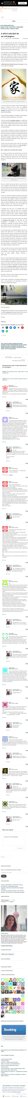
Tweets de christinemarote (7, 970)
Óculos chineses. (5, 1066)
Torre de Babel (23, 145)
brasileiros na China (5, 344)
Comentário (20, 848)
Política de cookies (16, 1092)
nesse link (8, 312)
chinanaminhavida (14, 344)
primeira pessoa (20, 346)
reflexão (3, 347)
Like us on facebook (5, 959)
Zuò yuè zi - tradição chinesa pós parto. (9, 1062)
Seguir (3, 876)
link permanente (12, 348)
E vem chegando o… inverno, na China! (13, 357)
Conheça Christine (5, 1060)
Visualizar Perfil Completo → (7, 945)
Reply (27, 399)
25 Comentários (25, 38)
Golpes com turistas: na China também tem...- (11, 1063)
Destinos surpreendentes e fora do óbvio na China (12, 884)
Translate (11, 901)
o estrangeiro (13, 346)
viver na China (14, 28)
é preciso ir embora (12, 266)
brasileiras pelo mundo (17, 343)
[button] (14, 84)
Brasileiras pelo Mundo (9, 220)
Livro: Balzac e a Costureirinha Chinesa (9, 886)
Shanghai (7, 347)
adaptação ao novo (5, 110)
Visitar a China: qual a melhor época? (9, 1070)
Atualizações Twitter (6, 966)
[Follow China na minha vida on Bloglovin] (7, 955)
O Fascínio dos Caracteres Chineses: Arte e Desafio (12, 890)
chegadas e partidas (15, 120)
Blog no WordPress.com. (8, 1085)
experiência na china (5, 346)
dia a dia (20, 344)
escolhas (25, 344)
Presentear (22, 3)
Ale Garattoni (15, 52)
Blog (2, 25)
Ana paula (10, 736)
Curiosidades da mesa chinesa (18, 360)
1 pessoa (11, 475)
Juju (9, 768)
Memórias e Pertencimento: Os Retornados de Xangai (12, 892)
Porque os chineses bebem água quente (10, 1065)
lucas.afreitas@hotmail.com (8, 438)
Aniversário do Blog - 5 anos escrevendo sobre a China (13, 1068)
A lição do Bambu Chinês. (6, 1059)
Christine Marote (15, 38)
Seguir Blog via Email (6, 866)
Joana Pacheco (11, 801)
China (6, 27)
